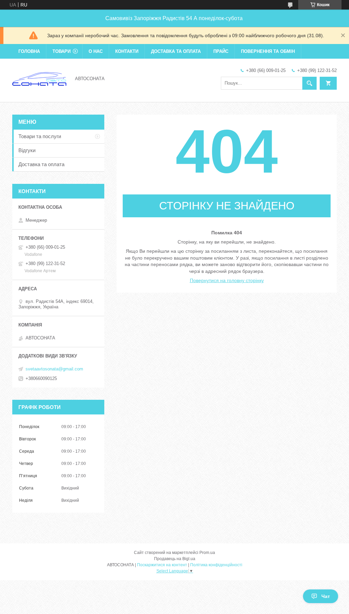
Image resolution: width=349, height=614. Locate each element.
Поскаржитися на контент (162, 564)
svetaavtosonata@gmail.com (54, 368)
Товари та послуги (39, 136)
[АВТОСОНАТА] (39, 78)
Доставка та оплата (176, 51)
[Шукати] (309, 83)
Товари (61, 51)
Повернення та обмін (268, 51)
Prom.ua (207, 552)
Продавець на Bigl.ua (174, 558)
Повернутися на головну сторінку (227, 280)
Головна (29, 51)
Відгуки (26, 150)
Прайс (220, 51)
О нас (96, 51)
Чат (325, 596)
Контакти (126, 51)
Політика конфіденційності (216, 564)
